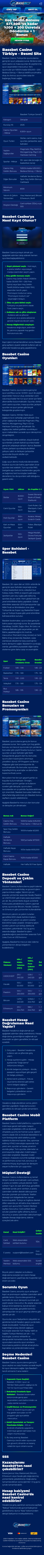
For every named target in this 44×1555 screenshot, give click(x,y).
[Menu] (40, 3)
